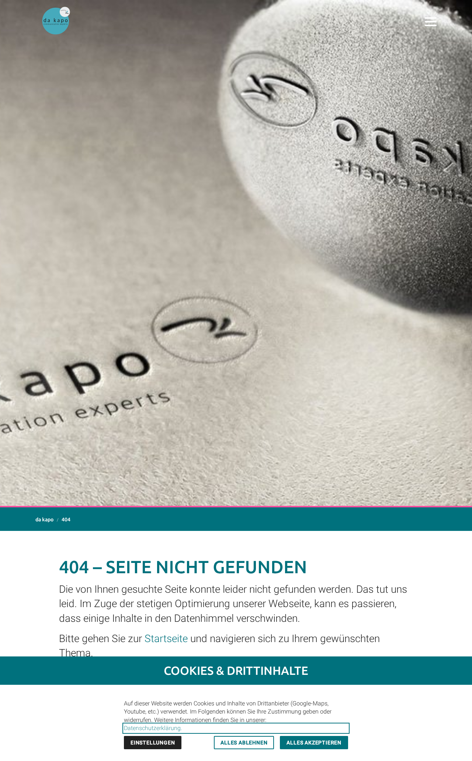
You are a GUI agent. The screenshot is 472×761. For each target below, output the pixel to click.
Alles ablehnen (244, 743)
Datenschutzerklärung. (153, 728)
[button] (431, 21)
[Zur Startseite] (56, 20)
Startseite (166, 639)
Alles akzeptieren (314, 743)
